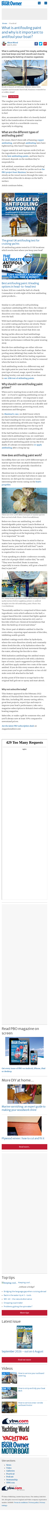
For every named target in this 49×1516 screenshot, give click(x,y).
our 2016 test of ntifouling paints (19, 378)
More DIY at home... (18, 1080)
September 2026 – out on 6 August (22, 1351)
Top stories (13, 97)
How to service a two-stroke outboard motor (30, 1404)
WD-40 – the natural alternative (18, 1299)
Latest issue (11, 1321)
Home (4, 23)
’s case (11, 414)
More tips (24, 1313)
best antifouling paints (18, 156)
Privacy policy (34, 1502)
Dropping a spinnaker (13, 1303)
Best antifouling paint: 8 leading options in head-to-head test (20, 285)
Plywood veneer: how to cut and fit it (23, 1138)
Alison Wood (12, 42)
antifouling (31, 143)
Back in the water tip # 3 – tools (17, 1295)
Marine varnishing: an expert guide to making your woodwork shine (23, 1108)
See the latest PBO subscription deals (18, 726)
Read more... (24, 1147)
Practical (12, 23)
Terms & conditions (21, 1502)
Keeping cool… (24, 1282)
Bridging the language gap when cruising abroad (25, 1291)
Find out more (24, 1360)
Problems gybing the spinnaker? (18, 1306)
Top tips (8, 1277)
